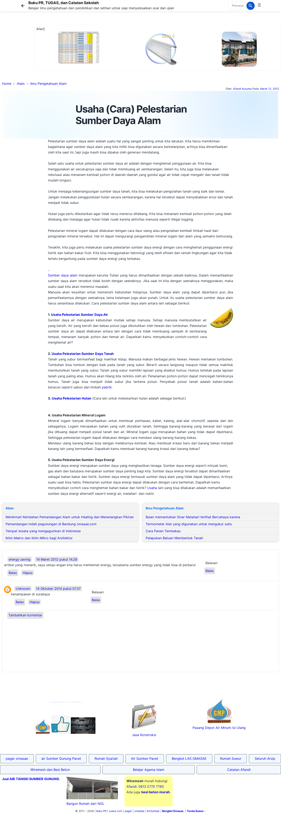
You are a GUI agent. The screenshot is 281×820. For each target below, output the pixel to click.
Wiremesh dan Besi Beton (50, 770)
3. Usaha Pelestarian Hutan (69, 398)
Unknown (23, 589)
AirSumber (153, 811)
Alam (21, 83)
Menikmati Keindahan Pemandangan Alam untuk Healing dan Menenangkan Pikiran (70, 517)
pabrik (107, 387)
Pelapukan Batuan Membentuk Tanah (174, 538)
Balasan (211, 563)
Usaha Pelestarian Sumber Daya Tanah (83, 354)
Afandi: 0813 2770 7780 (145, 786)
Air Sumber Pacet (144, 758)
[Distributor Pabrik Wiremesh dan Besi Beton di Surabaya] (83, 733)
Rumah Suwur (230, 758)
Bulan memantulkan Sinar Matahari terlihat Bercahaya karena (193, 517)
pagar (128, 811)
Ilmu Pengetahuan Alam (48, 83)
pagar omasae (17, 758)
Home (6, 83)
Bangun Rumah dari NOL (85, 803)
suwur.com (115, 811)
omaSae (139, 811)
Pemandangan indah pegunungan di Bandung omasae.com (51, 524)
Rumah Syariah (106, 758)
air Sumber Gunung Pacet (61, 758)
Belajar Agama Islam (148, 770)
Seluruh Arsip (265, 758)
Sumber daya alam (62, 275)
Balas (13, 573)
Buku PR (101, 811)
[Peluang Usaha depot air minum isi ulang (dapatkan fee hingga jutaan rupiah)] (42, 733)
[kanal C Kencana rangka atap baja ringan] (161, 65)
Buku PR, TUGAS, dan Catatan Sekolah (63, 2)
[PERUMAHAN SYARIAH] (60, 733)
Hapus (28, 573)
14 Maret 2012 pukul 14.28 (56, 559)
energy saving (19, 559)
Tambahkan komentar (25, 615)
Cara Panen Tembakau (163, 531)
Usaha (152, 488)
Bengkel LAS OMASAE (189, 758)
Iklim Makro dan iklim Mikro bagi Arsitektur (39, 538)
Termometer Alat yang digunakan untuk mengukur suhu (189, 524)
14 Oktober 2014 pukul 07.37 (58, 589)
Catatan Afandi (239, 770)
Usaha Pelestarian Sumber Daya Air (79, 314)
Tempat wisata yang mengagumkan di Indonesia (43, 531)
